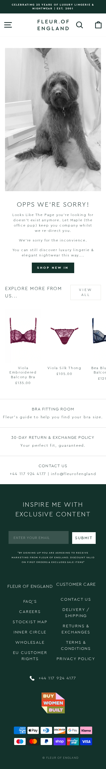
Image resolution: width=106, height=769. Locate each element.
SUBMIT (84, 538)
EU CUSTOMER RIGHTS (30, 656)
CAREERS (30, 612)
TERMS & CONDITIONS (76, 645)
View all (85, 292)
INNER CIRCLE (30, 632)
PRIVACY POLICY (76, 659)
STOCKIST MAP (30, 622)
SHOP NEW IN (53, 268)
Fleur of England (62, 757)
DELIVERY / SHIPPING (76, 613)
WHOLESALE (29, 642)
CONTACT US (76, 599)
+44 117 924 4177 (57, 678)
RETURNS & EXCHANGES (76, 629)
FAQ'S (30, 602)
